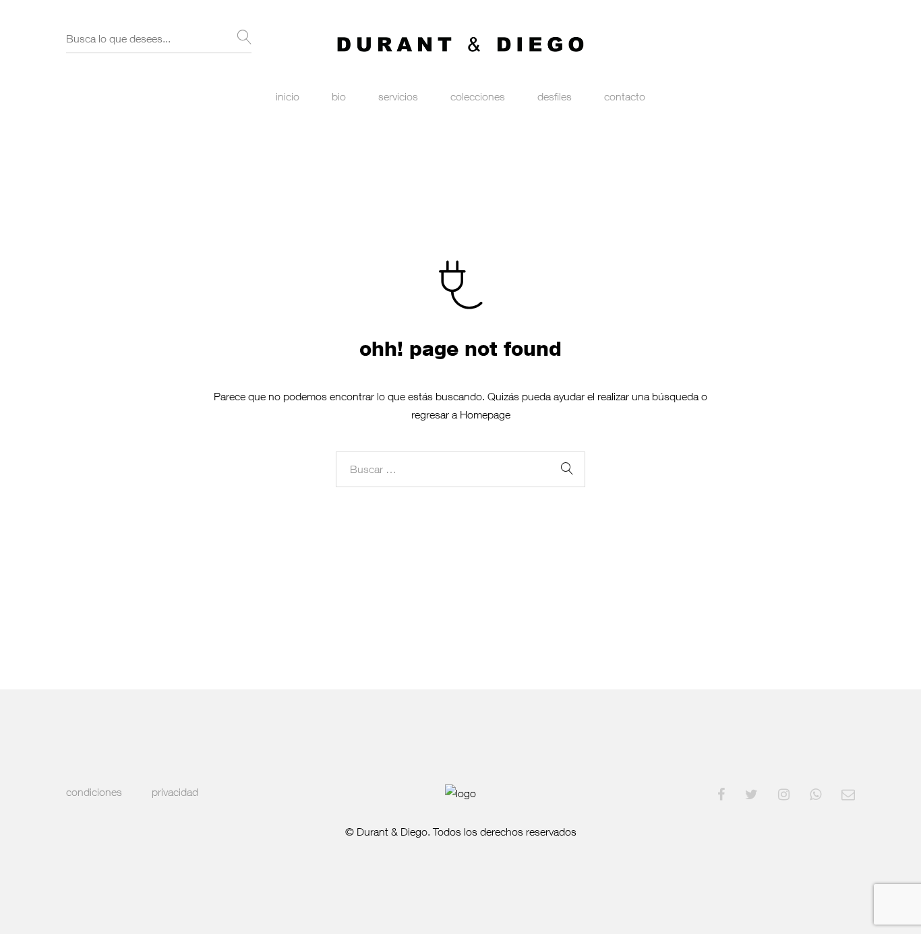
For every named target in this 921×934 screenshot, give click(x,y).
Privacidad (175, 792)
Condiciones (94, 792)
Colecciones (477, 96)
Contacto (624, 96)
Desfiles (554, 96)
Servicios (398, 96)
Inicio (287, 96)
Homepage (485, 414)
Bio (339, 96)
